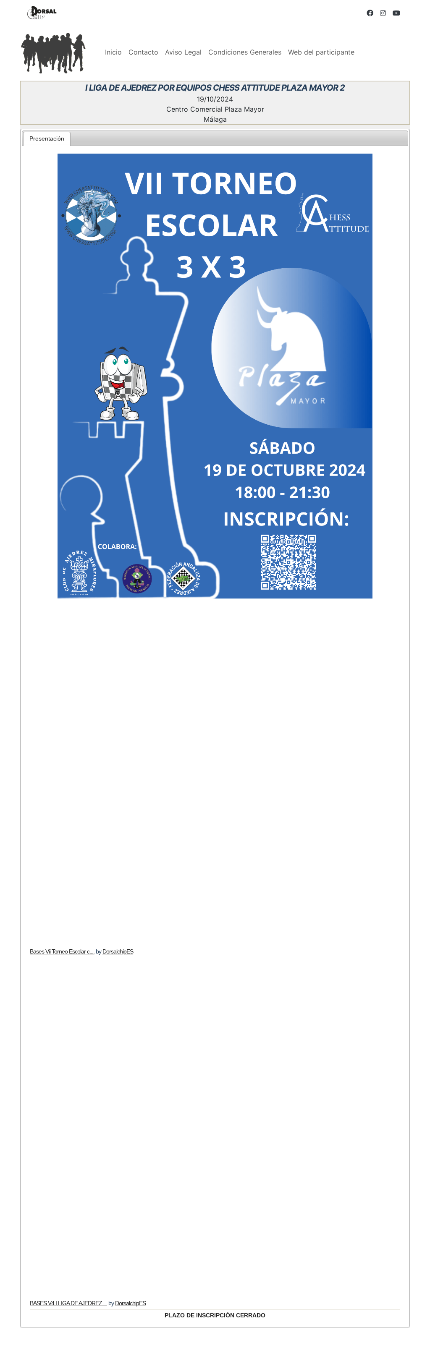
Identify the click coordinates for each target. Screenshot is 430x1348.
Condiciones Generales (244, 52)
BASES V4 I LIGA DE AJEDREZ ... (68, 1303)
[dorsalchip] (42, 12)
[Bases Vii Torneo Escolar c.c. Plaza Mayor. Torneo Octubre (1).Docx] (215, 773)
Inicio (113, 52)
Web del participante (321, 52)
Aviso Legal (183, 52)
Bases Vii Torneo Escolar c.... (62, 951)
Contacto (143, 52)
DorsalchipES (117, 951)
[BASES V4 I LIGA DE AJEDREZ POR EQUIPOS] (215, 1125)
